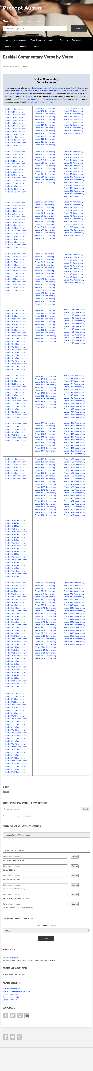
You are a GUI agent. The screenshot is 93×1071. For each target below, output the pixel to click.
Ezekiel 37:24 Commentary (45, 647)
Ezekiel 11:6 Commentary (45, 324)
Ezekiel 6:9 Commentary (44, 224)
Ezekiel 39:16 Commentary (16, 736)
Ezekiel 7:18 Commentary (15, 265)
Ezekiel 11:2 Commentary (45, 313)
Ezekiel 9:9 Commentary (73, 277)
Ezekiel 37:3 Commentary (45, 588)
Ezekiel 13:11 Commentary (74, 403)
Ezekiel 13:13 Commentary (74, 409)
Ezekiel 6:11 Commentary (45, 230)
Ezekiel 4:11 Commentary (74, 180)
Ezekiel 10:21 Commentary (16, 366)
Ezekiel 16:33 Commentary (74, 490)
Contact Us (37, 46)
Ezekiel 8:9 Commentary (44, 276)
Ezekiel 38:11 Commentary (74, 611)
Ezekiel (6, 792)
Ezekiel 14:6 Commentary (45, 437)
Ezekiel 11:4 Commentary (45, 319)
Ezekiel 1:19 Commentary (45, 119)
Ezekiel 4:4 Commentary (73, 160)
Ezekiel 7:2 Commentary (73, 205)
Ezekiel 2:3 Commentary (73, 114)
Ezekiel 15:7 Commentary (15, 476)
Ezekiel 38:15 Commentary (74, 622)
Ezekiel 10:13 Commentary (16, 344)
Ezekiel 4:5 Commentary (73, 163)
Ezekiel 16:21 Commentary (45, 515)
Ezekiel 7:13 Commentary (74, 235)
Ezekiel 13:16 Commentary (74, 418)
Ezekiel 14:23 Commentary (74, 454)
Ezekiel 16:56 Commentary (16, 557)
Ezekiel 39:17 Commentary (16, 738)
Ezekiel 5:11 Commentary (15, 231)
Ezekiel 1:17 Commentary (45, 114)
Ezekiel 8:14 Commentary (45, 290)
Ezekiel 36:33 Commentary (16, 672)
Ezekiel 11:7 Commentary (45, 327)
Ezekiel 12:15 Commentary (16, 415)
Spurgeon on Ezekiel (11, 997)
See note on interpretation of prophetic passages (41, 99)
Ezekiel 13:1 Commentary (74, 375)
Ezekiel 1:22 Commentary (45, 128)
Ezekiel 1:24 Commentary (45, 133)
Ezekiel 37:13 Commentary (45, 616)
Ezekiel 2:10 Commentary (74, 133)
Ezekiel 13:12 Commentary (74, 406)
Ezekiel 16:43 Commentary (16, 520)
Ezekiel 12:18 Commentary (45, 379)
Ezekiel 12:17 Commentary (45, 376)
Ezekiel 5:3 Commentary (15, 208)
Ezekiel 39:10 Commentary (16, 719)
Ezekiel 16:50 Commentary (16, 540)
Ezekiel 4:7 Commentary (73, 169)
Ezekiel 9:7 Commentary (73, 271)
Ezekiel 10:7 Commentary (15, 327)
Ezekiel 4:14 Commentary (74, 188)
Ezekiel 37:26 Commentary (45, 653)
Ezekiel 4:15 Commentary (74, 191)
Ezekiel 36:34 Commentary (16, 675)
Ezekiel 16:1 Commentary (45, 459)
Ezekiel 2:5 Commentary (73, 119)
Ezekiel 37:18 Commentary (45, 630)
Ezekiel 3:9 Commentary (15, 175)
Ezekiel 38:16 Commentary (74, 625)
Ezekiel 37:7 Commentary (45, 600)
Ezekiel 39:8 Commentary (15, 713)
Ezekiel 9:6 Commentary (73, 269)
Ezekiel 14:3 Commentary (45, 428)
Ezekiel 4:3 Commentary (73, 157)
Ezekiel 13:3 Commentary (74, 381)
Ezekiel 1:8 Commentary (15, 129)
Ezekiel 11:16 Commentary (74, 318)
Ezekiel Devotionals (10, 994)
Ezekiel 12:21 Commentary (45, 388)
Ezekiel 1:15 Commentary (45, 108)
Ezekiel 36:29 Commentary (16, 661)
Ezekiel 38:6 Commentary (74, 597)
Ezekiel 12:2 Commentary (15, 378)
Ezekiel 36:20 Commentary (16, 636)
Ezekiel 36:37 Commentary (16, 684)
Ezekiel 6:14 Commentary (45, 238)
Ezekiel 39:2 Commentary (15, 696)
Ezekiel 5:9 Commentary (15, 225)
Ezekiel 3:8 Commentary (15, 172)
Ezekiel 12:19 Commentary (45, 382)
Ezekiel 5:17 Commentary (15, 247)
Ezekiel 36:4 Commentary (15, 591)
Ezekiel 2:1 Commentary (73, 108)
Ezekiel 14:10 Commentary (45, 448)
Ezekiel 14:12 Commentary (74, 423)
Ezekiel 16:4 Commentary (45, 467)
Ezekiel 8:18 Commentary (45, 301)
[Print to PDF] (26, 1015)
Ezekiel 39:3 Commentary (15, 699)
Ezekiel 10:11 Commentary (16, 338)
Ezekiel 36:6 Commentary (15, 597)
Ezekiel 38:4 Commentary (74, 591)
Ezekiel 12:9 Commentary (15, 398)
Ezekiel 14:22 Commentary (74, 451)
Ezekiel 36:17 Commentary (16, 627)
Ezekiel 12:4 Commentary (15, 384)
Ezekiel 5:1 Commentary (15, 203)
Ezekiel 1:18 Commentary (45, 117)
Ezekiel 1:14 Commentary (15, 145)
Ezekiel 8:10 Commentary (45, 279)
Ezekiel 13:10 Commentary (74, 401)
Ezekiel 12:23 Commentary (45, 393)
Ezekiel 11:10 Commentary (45, 336)
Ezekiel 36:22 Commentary (16, 642)
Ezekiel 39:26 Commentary (16, 764)
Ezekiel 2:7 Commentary (73, 125)
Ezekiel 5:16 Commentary (15, 245)
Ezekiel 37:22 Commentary (45, 642)
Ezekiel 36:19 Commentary (16, 633)
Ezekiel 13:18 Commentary (16, 426)
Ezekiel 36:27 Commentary (16, 656)
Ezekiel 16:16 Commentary (45, 501)
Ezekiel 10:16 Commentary (16, 352)
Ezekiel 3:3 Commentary (15, 157)
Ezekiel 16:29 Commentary (74, 479)
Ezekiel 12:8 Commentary (15, 395)
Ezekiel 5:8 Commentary (15, 222)
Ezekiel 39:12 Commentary (16, 724)
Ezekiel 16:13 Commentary (45, 493)
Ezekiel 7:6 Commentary (73, 216)
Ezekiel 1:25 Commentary (45, 136)
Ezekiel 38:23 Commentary (74, 644)
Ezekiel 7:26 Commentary (15, 287)
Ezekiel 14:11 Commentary (45, 451)
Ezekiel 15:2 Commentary (15, 462)
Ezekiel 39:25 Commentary (16, 761)
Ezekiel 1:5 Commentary (15, 120)
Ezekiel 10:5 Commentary (15, 322)
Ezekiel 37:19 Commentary (45, 633)
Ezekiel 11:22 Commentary (74, 335)
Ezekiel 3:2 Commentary (15, 154)
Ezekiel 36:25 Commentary (16, 650)
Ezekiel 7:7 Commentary (73, 219)
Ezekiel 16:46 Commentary (16, 529)
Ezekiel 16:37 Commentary (74, 501)
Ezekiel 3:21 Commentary (45, 166)
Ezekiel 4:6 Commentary (73, 166)
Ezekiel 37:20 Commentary (45, 636)
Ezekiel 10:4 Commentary (15, 319)
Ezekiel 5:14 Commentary (15, 239)
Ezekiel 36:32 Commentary (16, 670)
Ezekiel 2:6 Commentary (73, 122)
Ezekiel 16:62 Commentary (16, 574)
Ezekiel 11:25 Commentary (74, 343)
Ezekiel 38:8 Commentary (74, 602)
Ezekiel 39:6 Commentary (15, 707)
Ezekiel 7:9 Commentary (73, 224)
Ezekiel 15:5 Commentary (15, 470)
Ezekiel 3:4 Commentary (15, 161)
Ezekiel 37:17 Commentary (45, 627)
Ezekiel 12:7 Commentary (15, 392)
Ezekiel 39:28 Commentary (16, 769)
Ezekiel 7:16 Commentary (15, 259)
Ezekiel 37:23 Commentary (45, 644)
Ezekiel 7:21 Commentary (15, 273)
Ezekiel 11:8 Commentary (45, 330)
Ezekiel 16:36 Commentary (74, 498)
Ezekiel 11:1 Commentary (45, 310)
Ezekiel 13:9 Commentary (74, 398)
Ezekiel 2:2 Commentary (73, 111)
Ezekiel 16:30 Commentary (74, 481)
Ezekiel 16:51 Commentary (16, 543)
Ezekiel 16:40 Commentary (74, 509)
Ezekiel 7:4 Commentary (73, 210)
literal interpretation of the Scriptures (47, 88)
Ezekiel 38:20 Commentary (74, 636)
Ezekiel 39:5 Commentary (15, 705)
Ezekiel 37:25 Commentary (45, 650)
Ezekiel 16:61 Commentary (16, 571)
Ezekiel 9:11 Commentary (74, 283)
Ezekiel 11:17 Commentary (74, 321)
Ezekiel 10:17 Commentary (16, 355)
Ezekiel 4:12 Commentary (74, 182)
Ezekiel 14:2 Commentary (45, 426)
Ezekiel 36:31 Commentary (16, 667)
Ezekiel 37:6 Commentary (45, 597)
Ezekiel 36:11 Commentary (16, 611)
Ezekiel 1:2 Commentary (15, 112)
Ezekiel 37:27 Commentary (45, 656)
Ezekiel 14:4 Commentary (45, 431)
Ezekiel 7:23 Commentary (15, 279)
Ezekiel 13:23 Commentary (16, 440)
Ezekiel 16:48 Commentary (16, 534)
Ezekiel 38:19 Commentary (74, 633)
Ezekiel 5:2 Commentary (15, 206)
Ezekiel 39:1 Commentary (15, 693)
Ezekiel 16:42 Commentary (74, 515)
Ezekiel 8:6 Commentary (44, 268)
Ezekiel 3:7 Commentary (15, 169)
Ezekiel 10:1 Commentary (15, 310)
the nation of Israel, (24, 91)
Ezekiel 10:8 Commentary (15, 330)
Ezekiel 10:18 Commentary (16, 358)
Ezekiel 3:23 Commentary (45, 171)
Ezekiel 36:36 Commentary (16, 681)
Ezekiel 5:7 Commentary (15, 220)
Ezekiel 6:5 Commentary (44, 213)
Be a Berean (33, 102)
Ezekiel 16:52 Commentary (16, 546)
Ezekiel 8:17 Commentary (45, 299)
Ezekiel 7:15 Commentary (15, 257)
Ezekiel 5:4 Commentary (15, 211)
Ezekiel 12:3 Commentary (15, 381)
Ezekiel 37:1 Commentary (45, 583)
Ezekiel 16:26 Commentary (74, 470)
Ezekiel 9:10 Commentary (74, 280)
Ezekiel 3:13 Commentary (15, 186)
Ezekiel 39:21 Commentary (16, 750)
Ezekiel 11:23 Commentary (74, 338)
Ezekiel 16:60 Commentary (16, 568)
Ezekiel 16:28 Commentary (74, 476)
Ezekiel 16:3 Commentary (45, 465)
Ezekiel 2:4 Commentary (73, 117)
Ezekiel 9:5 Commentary (73, 266)
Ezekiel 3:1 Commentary (15, 152)
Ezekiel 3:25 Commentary (45, 177)
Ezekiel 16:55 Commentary (16, 554)
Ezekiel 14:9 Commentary (45, 445)
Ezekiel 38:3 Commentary (74, 588)
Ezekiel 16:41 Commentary (74, 512)
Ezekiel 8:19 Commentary (45, 304)
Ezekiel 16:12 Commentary (45, 490)
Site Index (64, 40)
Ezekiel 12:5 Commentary (15, 387)
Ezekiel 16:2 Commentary (45, 462)
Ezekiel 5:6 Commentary (15, 217)
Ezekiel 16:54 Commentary (16, 551)
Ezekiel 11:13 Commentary (45, 341)
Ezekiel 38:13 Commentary (74, 616)
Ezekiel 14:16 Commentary (74, 434)
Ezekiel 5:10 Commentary (15, 228)
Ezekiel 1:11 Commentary (15, 137)
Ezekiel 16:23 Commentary (74, 462)
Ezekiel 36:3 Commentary (15, 588)
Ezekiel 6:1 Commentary (44, 202)
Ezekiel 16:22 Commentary (74, 459)
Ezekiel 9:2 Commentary (73, 257)
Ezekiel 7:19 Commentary (15, 268)
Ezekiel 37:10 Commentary (45, 608)
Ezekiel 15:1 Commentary (15, 459)
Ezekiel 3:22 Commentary (45, 169)
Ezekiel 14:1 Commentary (45, 423)
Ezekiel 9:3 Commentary (73, 260)
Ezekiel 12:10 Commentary (16, 401)
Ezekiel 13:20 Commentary (16, 432)
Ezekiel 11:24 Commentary (74, 340)
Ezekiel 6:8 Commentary (44, 221)
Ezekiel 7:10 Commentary (74, 227)
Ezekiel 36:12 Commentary (16, 613)
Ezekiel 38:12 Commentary (74, 613)
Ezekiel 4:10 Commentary (74, 177)
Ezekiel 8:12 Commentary (45, 285)
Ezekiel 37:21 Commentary (45, 639)
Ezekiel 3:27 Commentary (45, 182)
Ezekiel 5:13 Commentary (15, 236)
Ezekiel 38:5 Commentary (74, 594)
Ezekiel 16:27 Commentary (74, 473)
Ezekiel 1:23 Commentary (45, 131)
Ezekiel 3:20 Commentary (45, 163)
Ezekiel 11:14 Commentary (74, 312)
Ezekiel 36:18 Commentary (16, 630)
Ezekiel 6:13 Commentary (45, 235)
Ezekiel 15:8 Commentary (15, 479)
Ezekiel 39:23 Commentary (16, 755)
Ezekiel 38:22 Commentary (74, 642)
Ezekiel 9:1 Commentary (73, 255)
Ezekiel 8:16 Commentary (45, 296)
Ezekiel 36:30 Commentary (16, 664)
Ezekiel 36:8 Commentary (15, 602)
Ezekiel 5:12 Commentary (15, 234)
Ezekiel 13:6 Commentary (74, 389)
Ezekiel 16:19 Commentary (45, 509)
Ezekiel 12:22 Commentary (45, 390)
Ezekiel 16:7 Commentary (45, 476)
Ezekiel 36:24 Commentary (16, 647)
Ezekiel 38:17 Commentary (74, 627)
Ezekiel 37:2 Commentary (45, 586)
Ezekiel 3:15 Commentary (15, 192)
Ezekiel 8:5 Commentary (44, 265)
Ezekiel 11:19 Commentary (74, 326)
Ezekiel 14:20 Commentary (74, 445)
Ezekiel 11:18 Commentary (74, 324)
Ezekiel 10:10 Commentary (16, 336)
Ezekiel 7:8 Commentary (73, 221)
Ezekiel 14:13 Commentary (74, 426)
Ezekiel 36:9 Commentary (15, 605)
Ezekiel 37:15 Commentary (45, 622)
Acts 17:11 (44, 102)
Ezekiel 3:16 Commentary (45, 152)
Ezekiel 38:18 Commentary (74, 630)
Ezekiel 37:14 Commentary (45, 619)
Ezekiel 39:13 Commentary (16, 727)
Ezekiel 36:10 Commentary (16, 608)
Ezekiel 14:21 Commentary (74, 448)
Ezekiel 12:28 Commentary (45, 407)
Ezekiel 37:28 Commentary (45, 658)
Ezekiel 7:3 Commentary (73, 207)
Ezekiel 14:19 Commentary (74, 442)
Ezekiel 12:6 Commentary (15, 389)
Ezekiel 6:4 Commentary (44, 210)
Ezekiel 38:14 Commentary (74, 619)
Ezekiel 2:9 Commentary (73, 131)
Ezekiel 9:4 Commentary (73, 263)
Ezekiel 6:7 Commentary (44, 219)
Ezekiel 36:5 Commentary (15, 594)
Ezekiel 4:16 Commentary (74, 194)
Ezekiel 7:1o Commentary (74, 230)
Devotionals (76, 40)
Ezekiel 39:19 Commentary (16, 744)
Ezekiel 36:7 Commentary (15, 600)
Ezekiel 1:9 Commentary (15, 131)
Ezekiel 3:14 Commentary (15, 189)
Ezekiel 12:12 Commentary (16, 406)
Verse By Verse (37, 40)
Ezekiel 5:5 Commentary (15, 214)
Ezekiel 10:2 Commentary (15, 313)
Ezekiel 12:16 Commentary (16, 418)
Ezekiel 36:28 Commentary (16, 658)
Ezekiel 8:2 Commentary (44, 257)
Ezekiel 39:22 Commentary (16, 752)
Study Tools (10, 46)
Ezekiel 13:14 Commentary (74, 412)
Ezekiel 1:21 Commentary (45, 125)
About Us (23, 46)
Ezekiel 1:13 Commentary (15, 143)
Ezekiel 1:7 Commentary (15, 126)
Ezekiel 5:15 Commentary (15, 242)
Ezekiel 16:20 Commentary (45, 512)
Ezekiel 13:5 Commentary (74, 387)
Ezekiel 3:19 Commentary (45, 160)
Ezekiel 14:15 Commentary (74, 431)
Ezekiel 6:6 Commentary (44, 216)
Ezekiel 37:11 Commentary (45, 611)
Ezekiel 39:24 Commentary (16, 758)
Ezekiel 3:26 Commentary (45, 180)
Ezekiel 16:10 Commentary (45, 484)
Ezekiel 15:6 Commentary (15, 473)
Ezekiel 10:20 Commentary (16, 364)
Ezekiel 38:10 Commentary (74, 608)
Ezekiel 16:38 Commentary (74, 504)
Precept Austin (22, 8)
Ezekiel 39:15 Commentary (16, 733)
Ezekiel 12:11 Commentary (16, 403)
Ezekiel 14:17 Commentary (74, 437)
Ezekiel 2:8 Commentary (73, 128)
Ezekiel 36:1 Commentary (15, 583)
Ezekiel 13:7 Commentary (74, 392)
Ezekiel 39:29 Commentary (16, 772)
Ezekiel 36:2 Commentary (15, 586)
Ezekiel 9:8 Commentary (73, 274)
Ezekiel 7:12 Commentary (74, 233)
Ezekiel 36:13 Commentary (16, 616)
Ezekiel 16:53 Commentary (16, 548)
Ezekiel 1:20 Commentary (45, 122)
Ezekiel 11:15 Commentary (74, 315)
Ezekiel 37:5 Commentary (45, 594)
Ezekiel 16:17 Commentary (45, 504)
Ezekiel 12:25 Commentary (45, 399)
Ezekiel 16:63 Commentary (16, 576)
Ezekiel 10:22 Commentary (16, 369)
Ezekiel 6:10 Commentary (45, 227)
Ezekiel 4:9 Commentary (73, 174)
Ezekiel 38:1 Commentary (74, 583)
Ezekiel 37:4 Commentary (45, 591)
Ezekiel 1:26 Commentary (45, 139)
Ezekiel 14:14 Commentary (74, 428)
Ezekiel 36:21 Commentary (16, 639)
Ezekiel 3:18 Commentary (45, 157)
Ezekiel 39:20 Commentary (16, 747)
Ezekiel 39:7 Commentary (15, 710)
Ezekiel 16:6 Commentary (45, 473)
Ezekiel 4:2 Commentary (73, 154)
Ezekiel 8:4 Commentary (44, 262)
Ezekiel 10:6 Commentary (15, 324)
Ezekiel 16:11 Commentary (45, 487)
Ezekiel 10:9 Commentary (15, 333)
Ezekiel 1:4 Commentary (15, 117)
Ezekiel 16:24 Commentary (74, 465)
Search (79, 28)
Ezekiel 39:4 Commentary (15, 702)
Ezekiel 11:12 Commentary (45, 338)
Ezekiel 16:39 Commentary (74, 507)
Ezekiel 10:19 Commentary (16, 361)
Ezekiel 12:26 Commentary (45, 401)
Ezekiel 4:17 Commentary (74, 196)
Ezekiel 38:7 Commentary (74, 600)
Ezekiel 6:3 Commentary (44, 207)
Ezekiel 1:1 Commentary (15, 109)
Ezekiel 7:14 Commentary (15, 254)
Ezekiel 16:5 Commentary (45, 470)
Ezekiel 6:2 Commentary (44, 205)
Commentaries (20, 40)
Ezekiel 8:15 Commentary (45, 293)
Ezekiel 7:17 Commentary (15, 262)
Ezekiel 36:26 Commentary (16, 653)
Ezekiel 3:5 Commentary (15, 164)
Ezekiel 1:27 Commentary (45, 142)
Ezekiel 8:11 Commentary (45, 282)
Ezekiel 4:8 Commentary (73, 171)
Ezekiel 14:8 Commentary (45, 442)
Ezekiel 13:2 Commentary (74, 378)
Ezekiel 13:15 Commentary (74, 415)
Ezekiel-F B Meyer (10, 1000)
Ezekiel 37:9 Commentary (45, 605)
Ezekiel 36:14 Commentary (16, 619)
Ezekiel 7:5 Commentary (73, 213)
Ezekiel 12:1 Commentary (15, 375)
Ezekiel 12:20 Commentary (45, 385)
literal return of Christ (52, 91)
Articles (51, 40)
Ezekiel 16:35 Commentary (74, 495)
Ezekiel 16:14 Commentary (45, 495)
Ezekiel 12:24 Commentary (45, 396)
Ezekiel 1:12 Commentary (15, 140)
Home (7, 40)
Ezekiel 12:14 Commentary (16, 412)
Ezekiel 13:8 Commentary (74, 395)
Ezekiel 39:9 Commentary (15, 716)
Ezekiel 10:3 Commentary (15, 316)
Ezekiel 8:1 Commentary (44, 254)
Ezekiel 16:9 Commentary (45, 481)
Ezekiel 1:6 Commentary (15, 123)
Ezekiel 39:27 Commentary (16, 766)
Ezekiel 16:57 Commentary (16, 560)
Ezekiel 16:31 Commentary (74, 484)
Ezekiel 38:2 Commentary (74, 586)
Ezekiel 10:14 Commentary (16, 347)
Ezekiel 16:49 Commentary (16, 537)
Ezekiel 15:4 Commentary (15, 467)
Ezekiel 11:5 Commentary (45, 322)
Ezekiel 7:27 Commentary (15, 290)
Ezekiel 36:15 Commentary (16, 622)
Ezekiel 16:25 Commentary (74, 467)
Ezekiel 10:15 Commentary (16, 350)
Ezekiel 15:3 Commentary (15, 465)
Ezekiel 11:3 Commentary (45, 316)
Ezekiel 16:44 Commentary (16, 523)
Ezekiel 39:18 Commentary (16, 741)
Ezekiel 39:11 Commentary (16, 721)
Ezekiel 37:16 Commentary (45, 625)
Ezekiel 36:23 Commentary (16, 644)
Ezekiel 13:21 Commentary (16, 435)
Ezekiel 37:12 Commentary (45, 613)
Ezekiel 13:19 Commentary (16, 429)
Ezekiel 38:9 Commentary (74, 605)
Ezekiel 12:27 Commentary (45, 404)
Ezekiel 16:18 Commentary (45, 507)
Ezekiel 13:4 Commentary (74, 384)
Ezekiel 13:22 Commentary (16, 438)
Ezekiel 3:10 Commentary (15, 178)
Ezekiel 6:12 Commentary (45, 233)
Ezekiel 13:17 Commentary (16, 424)
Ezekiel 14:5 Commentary (45, 434)
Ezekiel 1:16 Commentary (45, 111)
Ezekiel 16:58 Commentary (16, 562)
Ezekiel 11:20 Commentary (74, 329)
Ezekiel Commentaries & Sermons (16, 991)
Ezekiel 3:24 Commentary (45, 174)
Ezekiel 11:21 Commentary (74, 332)
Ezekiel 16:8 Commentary (45, 479)
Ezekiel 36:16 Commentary (16, 625)
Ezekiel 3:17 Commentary (45, 154)
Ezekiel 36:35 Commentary (16, 678)
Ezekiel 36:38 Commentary (16, 686)
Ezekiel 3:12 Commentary (15, 183)
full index (28, 816)
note (52, 102)
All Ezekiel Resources (11, 989)
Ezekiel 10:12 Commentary (16, 341)
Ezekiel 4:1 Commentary (73, 152)
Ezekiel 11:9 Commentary (45, 333)
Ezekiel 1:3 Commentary (15, 115)
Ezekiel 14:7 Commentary (45, 440)
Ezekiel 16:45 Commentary (16, 526)
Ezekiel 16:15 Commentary (45, 498)
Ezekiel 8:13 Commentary (45, 287)
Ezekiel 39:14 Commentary (16, 730)
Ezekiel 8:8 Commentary (44, 273)
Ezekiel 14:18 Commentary (74, 440)
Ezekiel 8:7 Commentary (44, 271)
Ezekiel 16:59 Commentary (16, 565)
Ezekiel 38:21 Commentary (74, 639)
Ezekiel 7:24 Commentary (15, 282)
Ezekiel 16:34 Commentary (74, 493)
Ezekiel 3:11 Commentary (15, 181)
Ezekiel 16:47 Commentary (16, 532)
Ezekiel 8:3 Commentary (44, 259)
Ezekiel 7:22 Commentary (15, 276)
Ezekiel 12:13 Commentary (16, 409)
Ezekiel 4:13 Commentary (74, 185)
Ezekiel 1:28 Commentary (45, 145)
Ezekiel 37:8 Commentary (45, 602)
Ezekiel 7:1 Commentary (73, 202)
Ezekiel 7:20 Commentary (15, 271)
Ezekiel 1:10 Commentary (15, 134)
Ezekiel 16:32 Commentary (74, 487)
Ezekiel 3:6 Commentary (15, 166)
